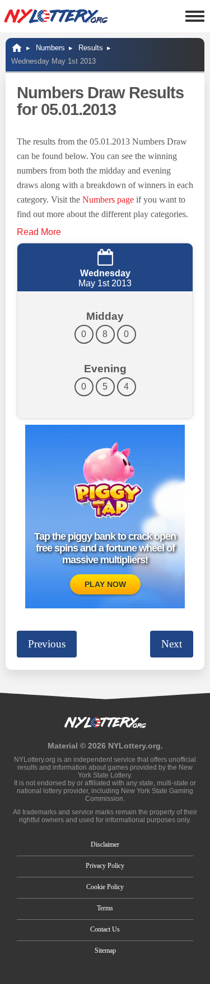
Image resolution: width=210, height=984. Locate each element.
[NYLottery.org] (56, 16)
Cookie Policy (105, 887)
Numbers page (108, 199)
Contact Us (105, 929)
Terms (105, 908)
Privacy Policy (105, 866)
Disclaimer (105, 844)
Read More (39, 232)
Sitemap (105, 950)
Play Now (105, 584)
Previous (47, 644)
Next (171, 644)
